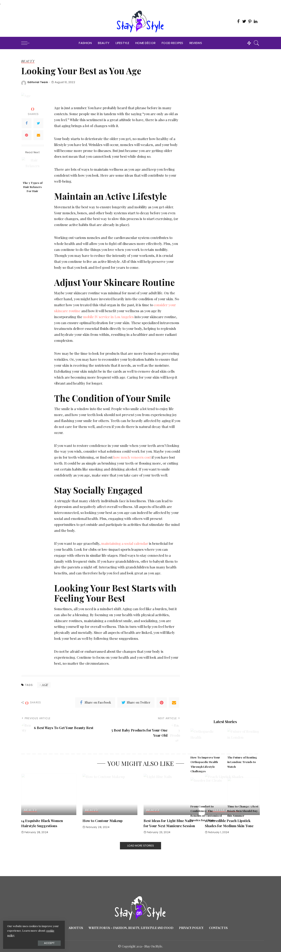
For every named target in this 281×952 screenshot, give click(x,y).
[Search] (256, 43)
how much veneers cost (132, 457)
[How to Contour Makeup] (110, 794)
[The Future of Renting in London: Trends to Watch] (243, 740)
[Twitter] (38, 123)
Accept (49, 943)
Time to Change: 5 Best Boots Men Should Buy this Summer (242, 810)
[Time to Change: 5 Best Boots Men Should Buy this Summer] (243, 789)
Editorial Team (38, 82)
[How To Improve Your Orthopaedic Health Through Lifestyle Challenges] (206, 740)
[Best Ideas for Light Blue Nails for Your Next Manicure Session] (171, 794)
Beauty (28, 61)
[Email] (38, 135)
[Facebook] (26, 123)
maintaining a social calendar (124, 543)
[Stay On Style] (140, 21)
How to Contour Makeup (102, 820)
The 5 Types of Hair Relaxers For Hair (33, 187)
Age (45, 685)
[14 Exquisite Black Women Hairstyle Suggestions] (48, 794)
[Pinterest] (26, 135)
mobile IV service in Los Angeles (108, 316)
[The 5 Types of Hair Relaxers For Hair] (32, 168)
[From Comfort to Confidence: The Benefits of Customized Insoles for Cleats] (206, 789)
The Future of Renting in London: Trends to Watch (242, 761)
